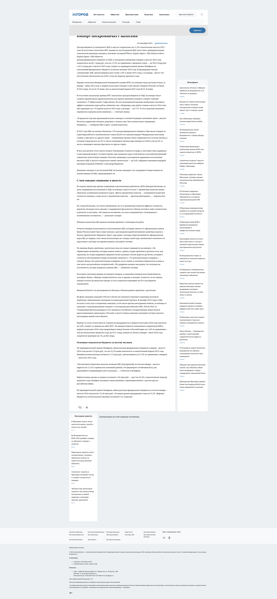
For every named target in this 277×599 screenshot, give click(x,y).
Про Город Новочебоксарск (96, 532)
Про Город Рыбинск (112, 535)
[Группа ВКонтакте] (164, 538)
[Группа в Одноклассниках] (169, 538)
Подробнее (126, 587)
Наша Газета (129, 532)
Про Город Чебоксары (76, 532)
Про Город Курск (93, 535)
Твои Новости (92, 539)
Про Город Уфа (129, 535)
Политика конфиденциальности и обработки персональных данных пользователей (94, 582)
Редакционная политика (76, 547)
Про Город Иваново (149, 532)
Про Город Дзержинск (76, 539)
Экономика (164, 14)
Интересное (77, 22)
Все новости (99, 14)
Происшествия (131, 14)
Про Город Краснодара (113, 539)
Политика (148, 14)
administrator (161, 43)
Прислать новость (186, 14)
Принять (197, 30)
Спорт (138, 22)
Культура (126, 22)
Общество (114, 14)
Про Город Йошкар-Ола (76, 535)
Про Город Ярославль (113, 532)
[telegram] (87, 407)
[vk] (80, 407)
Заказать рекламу (109, 22)
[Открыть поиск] (202, 14)
